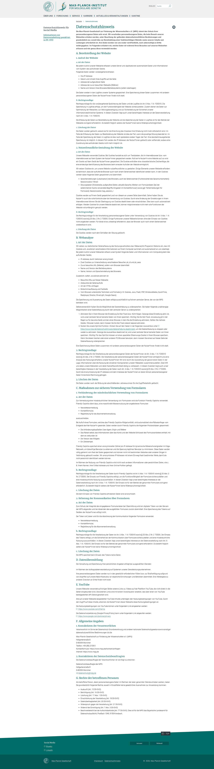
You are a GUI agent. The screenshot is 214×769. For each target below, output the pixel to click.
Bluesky (49, 746)
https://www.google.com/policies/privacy (94, 616)
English (152, 6)
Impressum (98, 761)
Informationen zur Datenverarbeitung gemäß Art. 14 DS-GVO (56, 37)
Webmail (159, 743)
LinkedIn (49, 750)
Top (167, 734)
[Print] (174, 27)
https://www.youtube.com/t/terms (91, 609)
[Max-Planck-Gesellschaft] (47, 761)
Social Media (49, 743)
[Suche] (170, 6)
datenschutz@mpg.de (87, 673)
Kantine (136, 16)
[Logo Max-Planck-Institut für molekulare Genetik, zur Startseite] (85, 7)
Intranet (139, 743)
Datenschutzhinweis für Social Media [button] (56, 28)
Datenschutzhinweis (112, 761)
